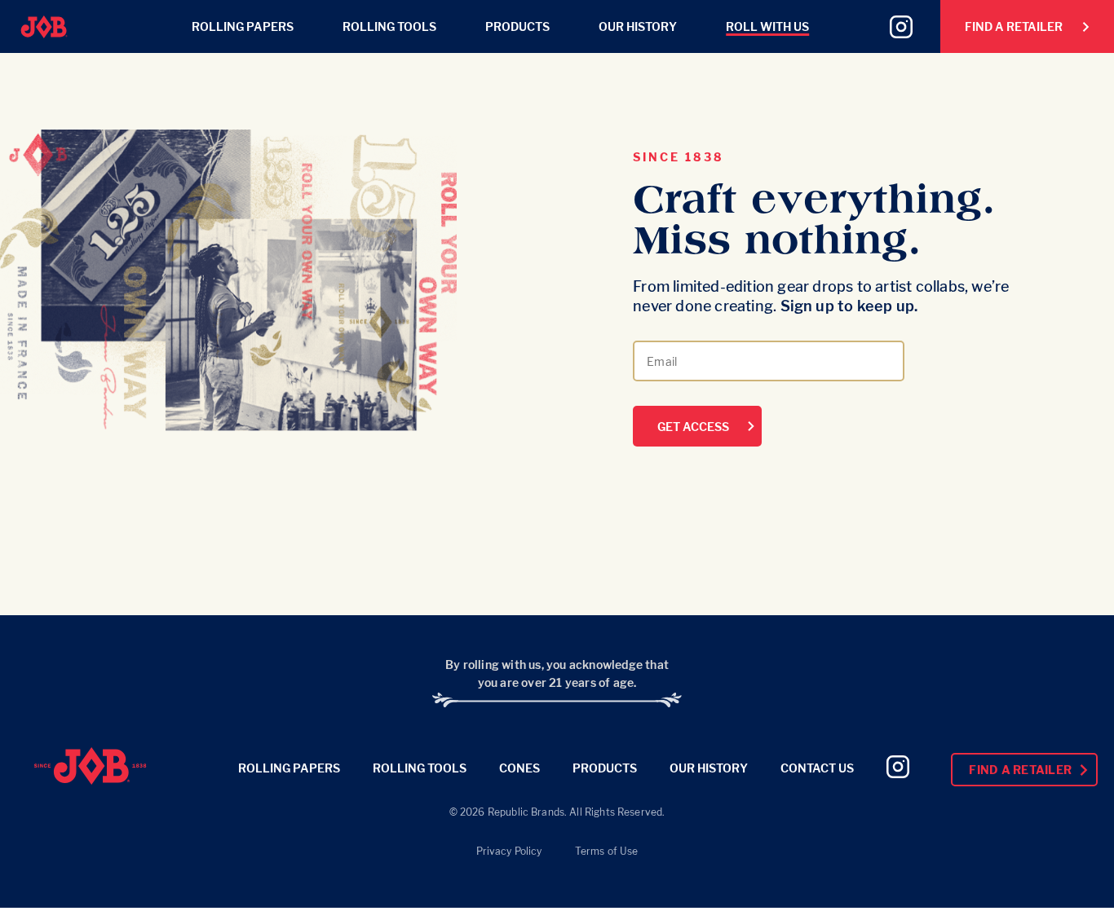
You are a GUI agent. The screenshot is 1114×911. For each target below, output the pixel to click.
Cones (519, 768)
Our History (638, 26)
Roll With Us (767, 26)
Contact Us (817, 768)
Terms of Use (607, 851)
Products (517, 26)
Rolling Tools (389, 26)
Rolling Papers (243, 26)
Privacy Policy (509, 851)
